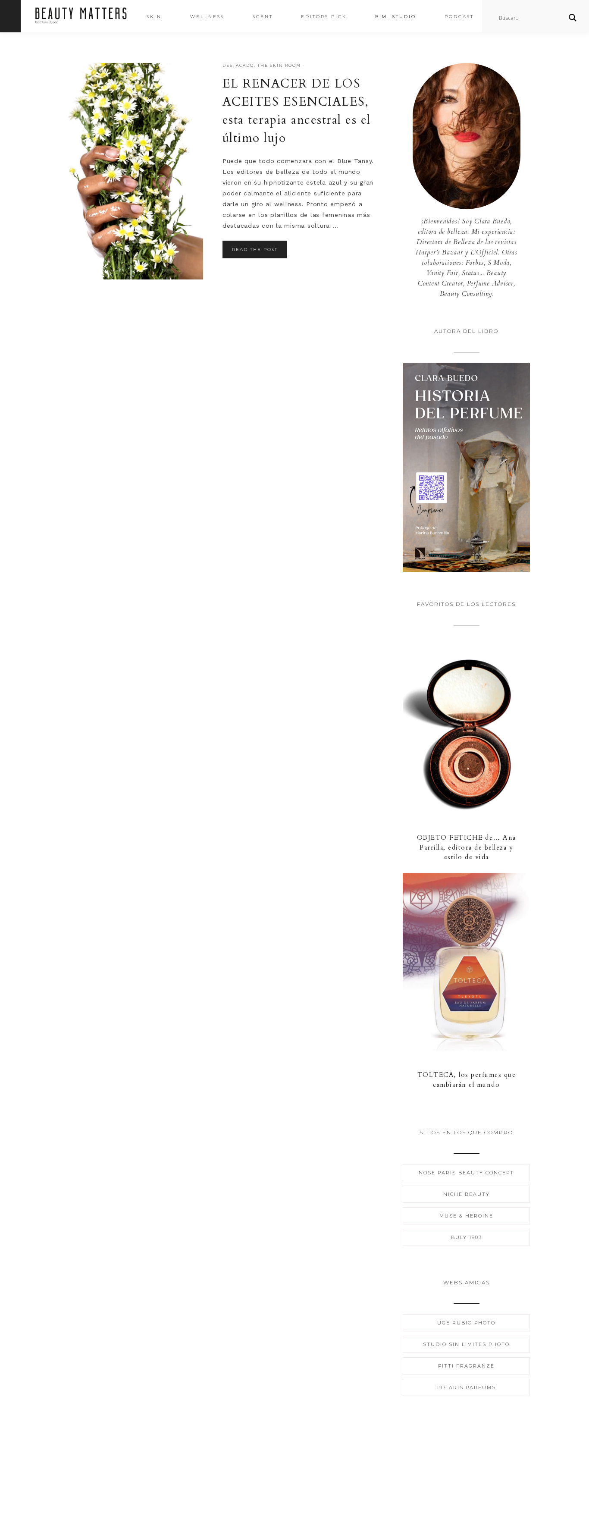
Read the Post (255, 249)
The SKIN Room (279, 65)
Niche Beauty (466, 1194)
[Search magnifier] (573, 18)
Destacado (238, 65)
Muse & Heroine (466, 1216)
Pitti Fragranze (466, 1366)
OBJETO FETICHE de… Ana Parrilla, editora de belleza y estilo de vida (466, 847)
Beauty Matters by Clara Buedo (80, 16)
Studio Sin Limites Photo (466, 1344)
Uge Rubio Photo (466, 1323)
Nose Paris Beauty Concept (466, 1173)
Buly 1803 (466, 1237)
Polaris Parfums (466, 1387)
